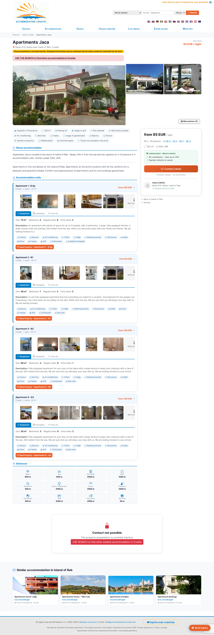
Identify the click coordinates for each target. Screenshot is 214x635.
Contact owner (173, 168)
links (96, 631)
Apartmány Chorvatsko (108, 631)
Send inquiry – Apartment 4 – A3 (35, 455)
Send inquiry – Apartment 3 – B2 (35, 387)
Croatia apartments (145, 628)
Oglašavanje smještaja (162, 622)
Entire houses (161, 29)
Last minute (134, 29)
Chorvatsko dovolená (92, 628)
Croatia (26, 29)
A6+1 (181, 141)
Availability (40, 213)
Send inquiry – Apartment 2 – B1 (35, 318)
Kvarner (16, 35)
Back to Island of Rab (153, 199)
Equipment (24, 213)
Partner (91, 631)
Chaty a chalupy (160, 628)
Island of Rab (28, 35)
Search (193, 13)
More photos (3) (190, 121)
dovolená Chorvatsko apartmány (70, 628)
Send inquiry (201, 628)
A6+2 (188, 141)
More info (188, 29)
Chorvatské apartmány (128, 631)
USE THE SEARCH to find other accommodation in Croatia (45, 58)
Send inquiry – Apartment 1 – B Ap (36, 247)
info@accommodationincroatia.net (120, 622)
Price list (54, 213)
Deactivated (82, 631)
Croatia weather (107, 29)
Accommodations (53, 29)
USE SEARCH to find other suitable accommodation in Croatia (107, 541)
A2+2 (175, 141)
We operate (51, 628)
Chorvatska (107, 628)
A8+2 (168, 141)
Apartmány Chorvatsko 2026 (124, 628)
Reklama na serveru (88, 622)
